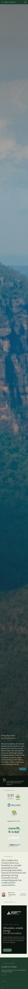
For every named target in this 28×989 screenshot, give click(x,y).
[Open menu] (25, 2)
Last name (3, 981)
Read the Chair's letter (23, 894)
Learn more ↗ (7, 950)
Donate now (22, 768)
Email (3, 987)
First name (4, 974)
